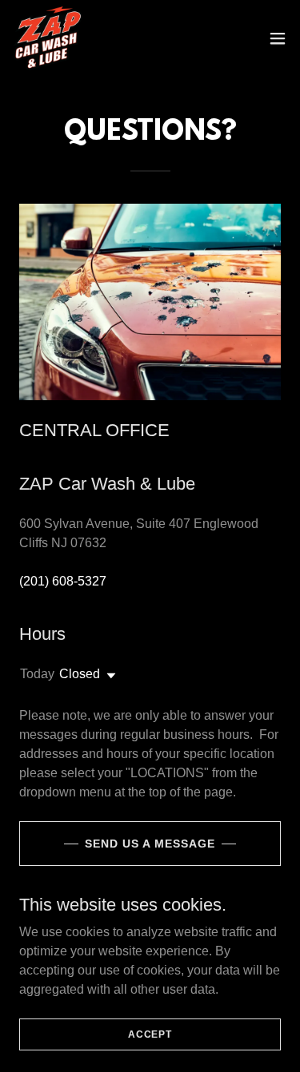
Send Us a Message (150, 843)
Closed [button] (79, 674)
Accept (150, 1033)
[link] (47, 38)
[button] (278, 38)
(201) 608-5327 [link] (62, 581)
